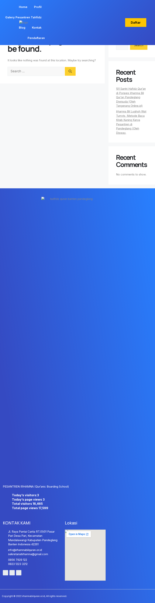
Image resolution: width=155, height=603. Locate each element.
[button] (135, 22)
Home (23, 7)
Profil (38, 7)
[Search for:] (36, 71)
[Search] (70, 71)
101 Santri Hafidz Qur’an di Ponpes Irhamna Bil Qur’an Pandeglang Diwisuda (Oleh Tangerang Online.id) (131, 97)
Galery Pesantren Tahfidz (23, 17)
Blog (22, 27)
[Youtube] (5, 572)
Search (138, 45)
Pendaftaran (36, 38)
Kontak (37, 27)
